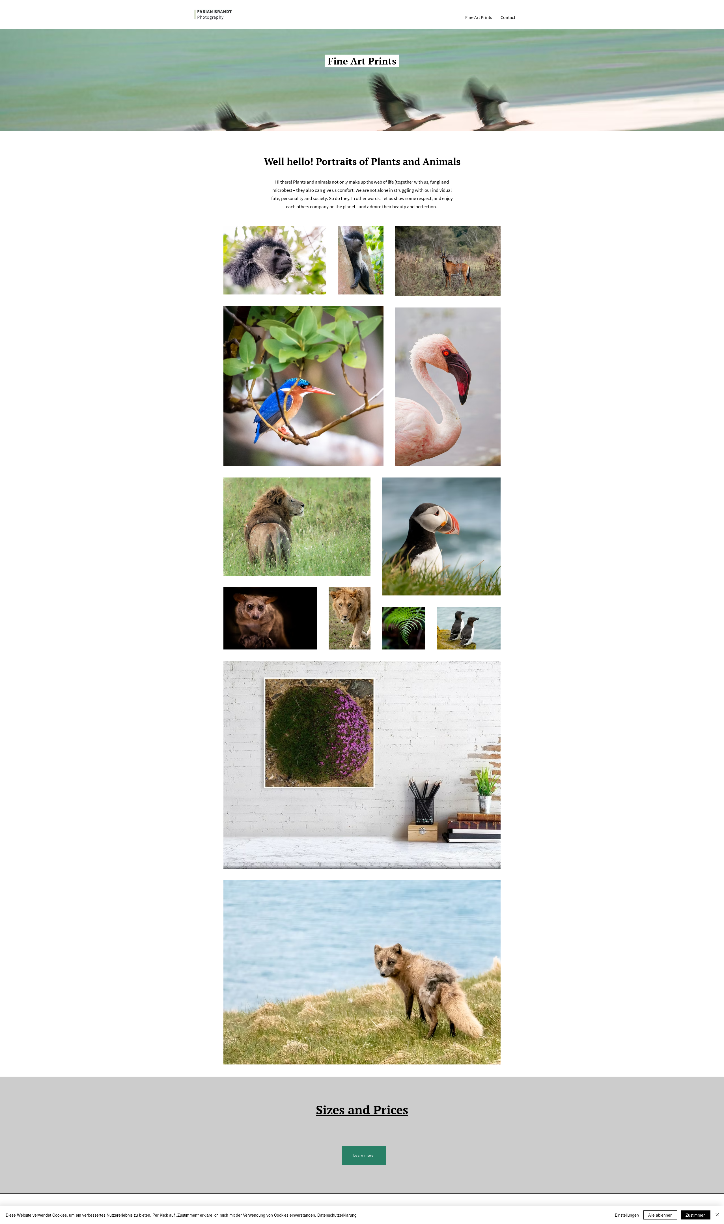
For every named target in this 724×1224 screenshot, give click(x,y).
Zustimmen (696, 1215)
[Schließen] (717, 1214)
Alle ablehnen (660, 1215)
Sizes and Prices (362, 1110)
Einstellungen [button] (627, 1215)
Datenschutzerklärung (337, 1215)
